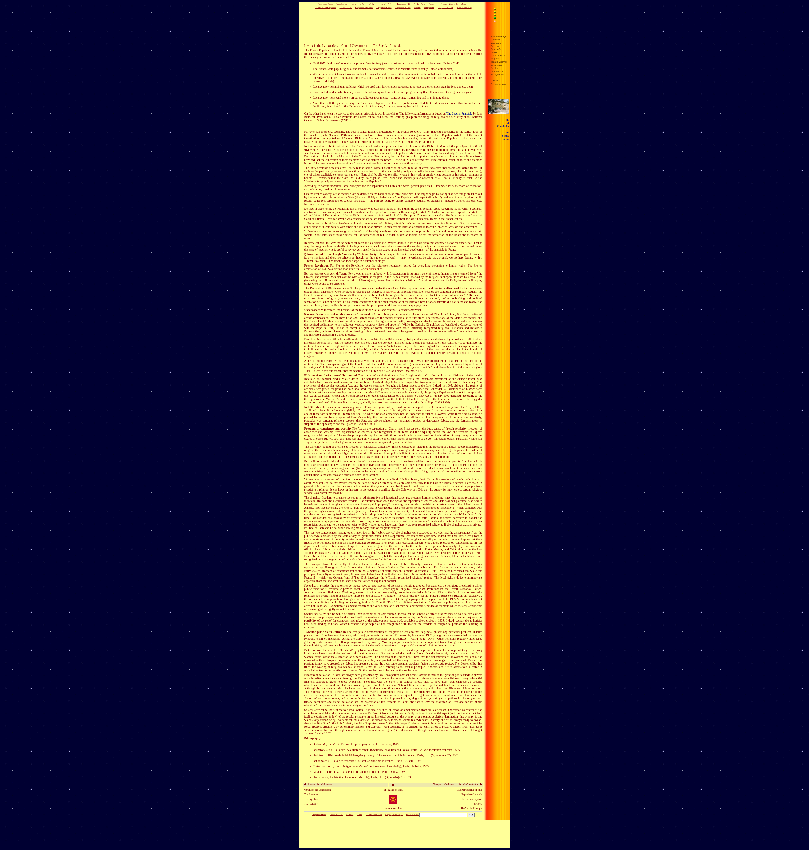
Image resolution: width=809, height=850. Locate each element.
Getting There (419, 4)
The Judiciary (311, 803)
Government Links (393, 808)
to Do (362, 4)
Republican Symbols (471, 794)
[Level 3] (500, 15)
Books (494, 52)
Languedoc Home (325, 4)
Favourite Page (498, 36)
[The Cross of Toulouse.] (393, 802)
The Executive (311, 794)
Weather (464, 4)
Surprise (495, 58)
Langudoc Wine (386, 4)
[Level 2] (500, 12)
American (370, 269)
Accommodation (498, 84)
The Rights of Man (393, 789)
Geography (453, 4)
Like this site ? (498, 71)
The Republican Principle (469, 789)
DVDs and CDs (498, 55)
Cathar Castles (346, 7)
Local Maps (496, 65)
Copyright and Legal (394, 814)
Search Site (496, 49)
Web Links (496, 43)
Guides (494, 81)
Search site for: (412, 814)
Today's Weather (499, 62)
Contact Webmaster (374, 814)
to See (353, 4)
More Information (464, 7)
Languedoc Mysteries (364, 7)
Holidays (371, 4)
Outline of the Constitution (317, 789)
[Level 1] (500, 9)
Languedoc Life (403, 4)
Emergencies (429, 7)
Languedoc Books (384, 7)
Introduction (341, 4)
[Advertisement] (386, 26)
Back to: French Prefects (319, 784)
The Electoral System (471, 799)
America (391, 291)
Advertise (495, 46)
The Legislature (312, 799)
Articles (417, 7)
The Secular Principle (459, 113)
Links (359, 814)
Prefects (478, 803)
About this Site (336, 814)
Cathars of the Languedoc (325, 7)
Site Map (350, 814)
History (443, 4)
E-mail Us (495, 40)
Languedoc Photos (403, 7)
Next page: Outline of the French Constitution (456, 784)
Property (432, 4)
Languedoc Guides (445, 7)
